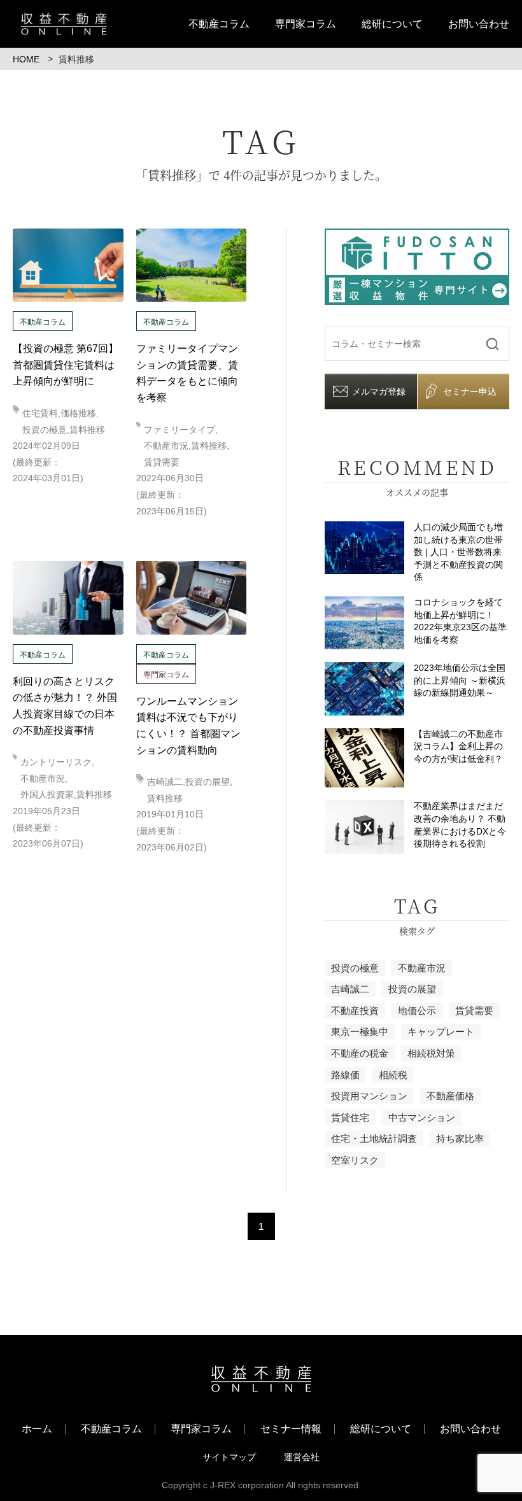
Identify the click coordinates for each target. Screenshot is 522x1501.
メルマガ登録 (379, 391)
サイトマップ (229, 1457)
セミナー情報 (290, 1429)
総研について (392, 23)
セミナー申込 (470, 391)
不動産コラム (219, 23)
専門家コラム (305, 23)
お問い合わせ (478, 23)
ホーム (37, 1429)
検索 (492, 343)
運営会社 (302, 1457)
